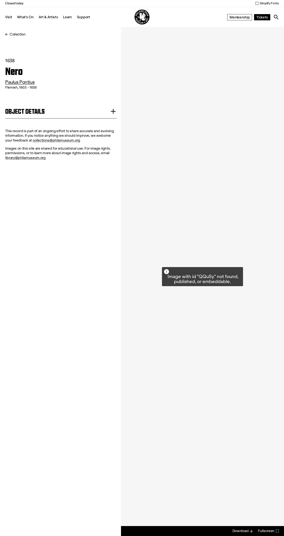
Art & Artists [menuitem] (48, 17)
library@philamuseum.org (25, 158)
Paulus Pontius (20, 82)
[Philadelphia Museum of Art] (142, 17)
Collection (18, 34)
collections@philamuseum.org (56, 140)
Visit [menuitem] (8, 17)
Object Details (25, 111)
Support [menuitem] (83, 17)
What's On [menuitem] (25, 17)
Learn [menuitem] (67, 17)
